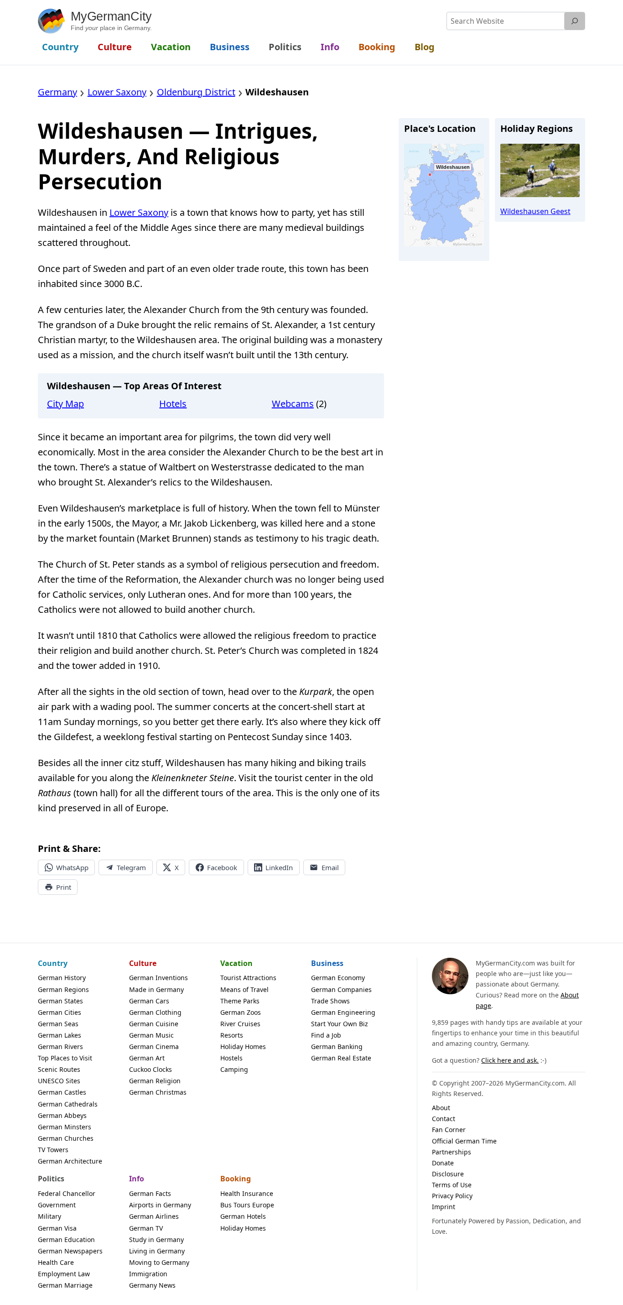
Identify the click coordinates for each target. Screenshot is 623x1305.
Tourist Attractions (248, 977)
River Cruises (240, 1023)
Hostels (231, 1058)
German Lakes (59, 1035)
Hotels (173, 403)
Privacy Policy (452, 1195)
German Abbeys (62, 1115)
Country (52, 963)
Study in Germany (156, 1239)
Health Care (56, 1262)
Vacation (236, 963)
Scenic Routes (59, 1069)
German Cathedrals (68, 1104)
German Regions (63, 989)
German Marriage (65, 1285)
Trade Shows (330, 1001)
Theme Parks (240, 1001)
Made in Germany (156, 989)
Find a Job (326, 1035)
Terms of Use (452, 1184)
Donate (443, 1163)
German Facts (150, 1193)
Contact (443, 1118)
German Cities (59, 1012)
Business (327, 963)
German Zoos (240, 1012)
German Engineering (343, 1012)
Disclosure (448, 1173)
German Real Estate (341, 1058)
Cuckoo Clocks (150, 1069)
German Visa (57, 1228)
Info (136, 1179)
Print (63, 887)
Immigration (148, 1273)
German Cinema (154, 1046)
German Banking (337, 1046)
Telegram (131, 867)
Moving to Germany (159, 1262)
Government (57, 1205)
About (441, 1107)
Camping (234, 1069)
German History (62, 977)
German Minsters (64, 1126)
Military (49, 1216)
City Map (65, 403)
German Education (66, 1239)
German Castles (62, 1092)
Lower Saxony (138, 212)
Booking (235, 1179)
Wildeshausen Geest (535, 211)
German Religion (155, 1080)
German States (60, 1001)
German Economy (338, 977)
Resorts (231, 1035)
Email (330, 867)
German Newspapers (70, 1251)
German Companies (341, 989)
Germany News (152, 1285)
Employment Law (64, 1273)
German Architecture (70, 1161)
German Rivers (60, 1046)
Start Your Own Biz (339, 1023)
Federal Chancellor (66, 1193)
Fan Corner (449, 1129)
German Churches (65, 1138)
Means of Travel (244, 989)
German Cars (149, 1001)
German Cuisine (153, 1023)
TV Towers (53, 1149)
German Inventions (158, 977)
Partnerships (451, 1152)
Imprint (443, 1206)
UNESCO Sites (59, 1080)
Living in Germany (157, 1251)
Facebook (222, 867)
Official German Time (464, 1141)
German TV (146, 1228)
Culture (142, 963)
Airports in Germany (160, 1205)
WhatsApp (72, 867)
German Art (147, 1058)
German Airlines (154, 1216)
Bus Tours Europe (247, 1205)
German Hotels (243, 1216)
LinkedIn (279, 867)
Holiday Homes (243, 1046)
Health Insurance (246, 1193)
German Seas (58, 1023)
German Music (151, 1035)
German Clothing (155, 1012)
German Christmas (158, 1092)
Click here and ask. (510, 1060)
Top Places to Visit (65, 1058)
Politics (51, 1179)
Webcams (293, 403)
